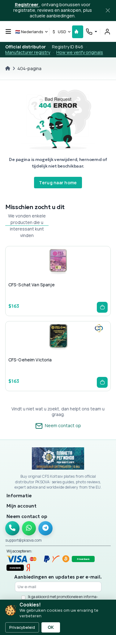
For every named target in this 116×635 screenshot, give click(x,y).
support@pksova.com (23, 540)
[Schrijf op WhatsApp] (29, 528)
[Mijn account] (107, 31)
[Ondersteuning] (91, 31)
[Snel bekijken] (48, 274)
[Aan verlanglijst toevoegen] (58, 274)
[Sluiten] (108, 10)
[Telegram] (45, 528)
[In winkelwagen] (102, 307)
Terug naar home (58, 183)
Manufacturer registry (27, 52)
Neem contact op (62, 425)
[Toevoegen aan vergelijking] (67, 274)
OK (51, 627)
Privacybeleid (22, 627)
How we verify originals (79, 52)
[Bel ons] (12, 528)
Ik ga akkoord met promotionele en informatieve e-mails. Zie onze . (63, 599)
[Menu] (8, 31)
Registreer (27, 4)
